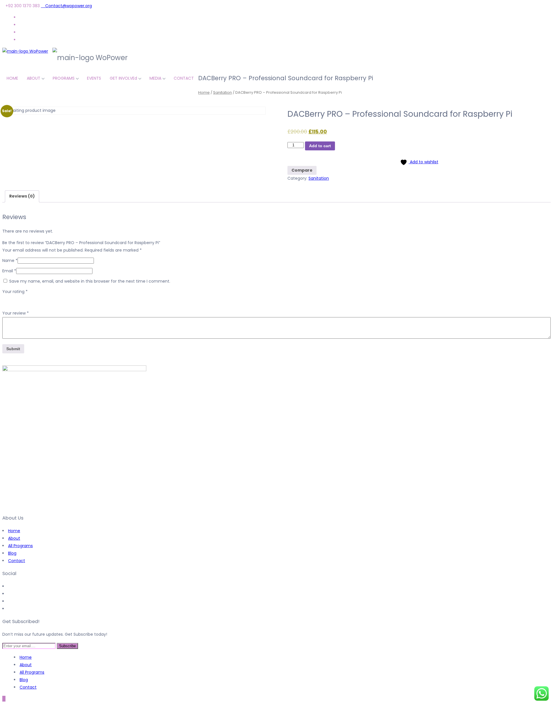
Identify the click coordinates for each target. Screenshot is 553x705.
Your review (15, 313)
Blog (12, 553)
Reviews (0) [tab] (22, 196)
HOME (12, 78)
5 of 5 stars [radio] (38, 299)
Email (9, 271)
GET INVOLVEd (123, 78)
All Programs (20, 546)
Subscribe (67, 646)
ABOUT (33, 78)
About (14, 538)
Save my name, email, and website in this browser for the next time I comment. (89, 281)
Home (204, 92)
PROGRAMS (64, 78)
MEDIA (155, 78)
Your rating (15, 291)
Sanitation (222, 92)
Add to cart (320, 145)
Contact (16, 561)
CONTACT (184, 78)
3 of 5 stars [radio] (21, 299)
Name (10, 260)
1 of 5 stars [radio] (5, 299)
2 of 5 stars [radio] (13, 299)
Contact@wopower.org (68, 6)
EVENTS (94, 78)
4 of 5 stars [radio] (29, 299)
